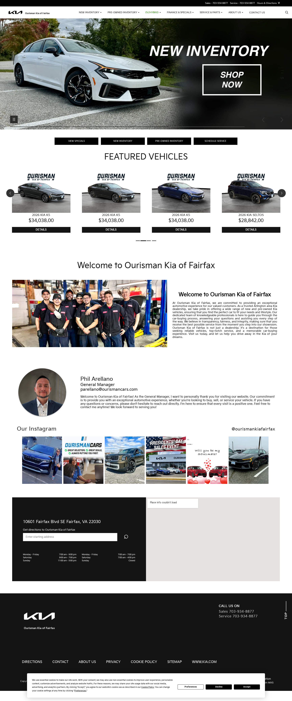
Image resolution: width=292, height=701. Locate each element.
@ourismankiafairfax (253, 429)
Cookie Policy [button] (147, 687)
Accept (246, 687)
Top (286, 615)
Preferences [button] (80, 691)
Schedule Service (215, 141)
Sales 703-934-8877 (236, 612)
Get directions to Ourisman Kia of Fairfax (49, 529)
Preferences (191, 687)
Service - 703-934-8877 (242, 3)
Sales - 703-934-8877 (216, 3)
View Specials (76, 141)
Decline (218, 687)
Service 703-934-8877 (238, 616)
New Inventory (122, 141)
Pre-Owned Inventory (169, 141)
